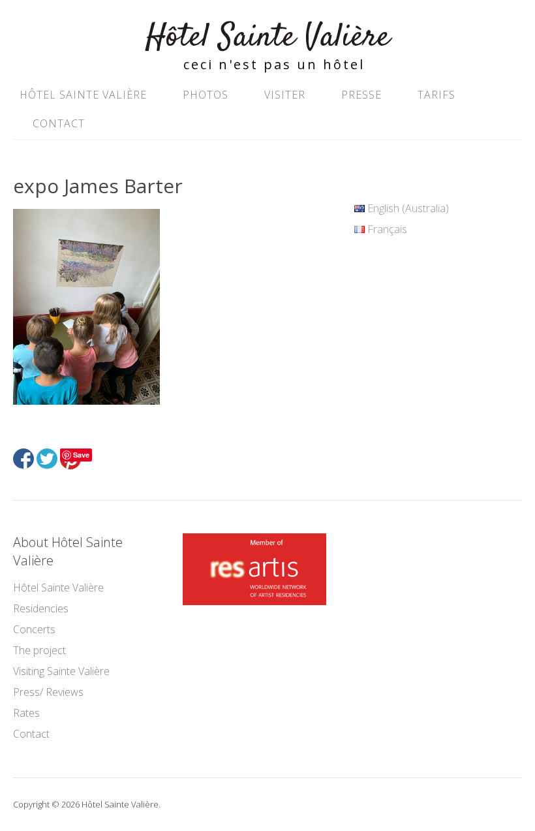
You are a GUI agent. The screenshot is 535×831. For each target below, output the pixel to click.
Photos (205, 94)
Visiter (284, 94)
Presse (361, 94)
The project (39, 650)
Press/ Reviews (48, 692)
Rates (26, 713)
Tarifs (436, 94)
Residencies (41, 608)
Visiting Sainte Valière (61, 671)
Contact (59, 123)
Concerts (34, 629)
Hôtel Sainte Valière (267, 37)
